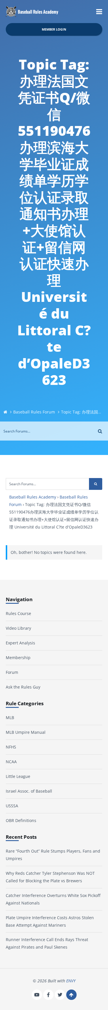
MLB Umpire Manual (26, 732)
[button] (99, 11)
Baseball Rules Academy (32, 497)
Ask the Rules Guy (23, 687)
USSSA (12, 805)
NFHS (11, 747)
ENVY (70, 980)
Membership (18, 657)
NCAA (11, 761)
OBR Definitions (21, 820)
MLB (10, 717)
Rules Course (18, 613)
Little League (18, 776)
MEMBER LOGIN (54, 29)
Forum (12, 672)
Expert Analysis (20, 643)
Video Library (18, 628)
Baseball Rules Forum (34, 412)
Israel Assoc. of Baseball (29, 791)
